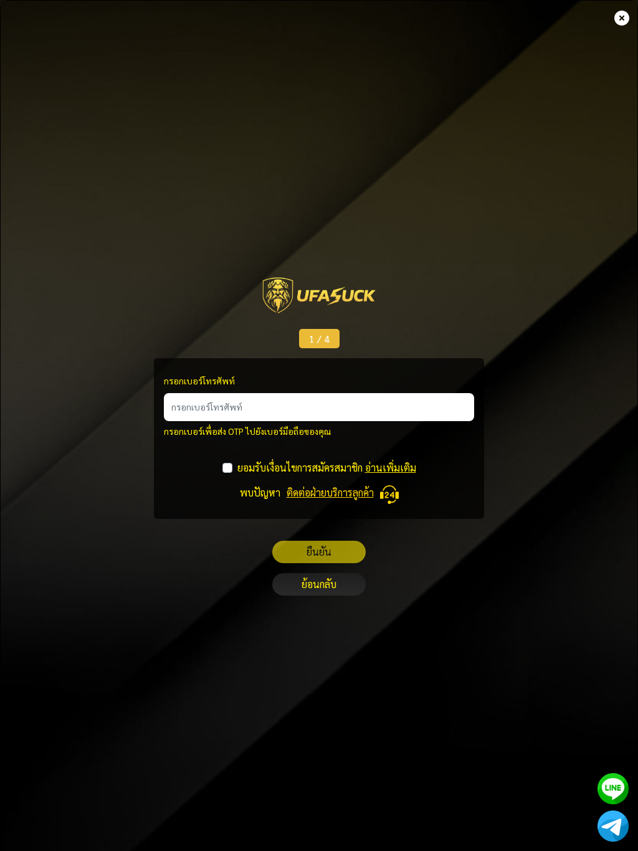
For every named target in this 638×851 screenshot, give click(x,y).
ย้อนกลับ (319, 584)
